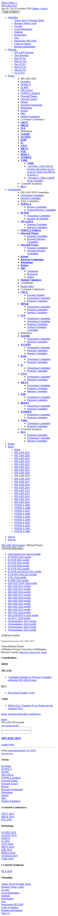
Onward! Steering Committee (36, 240)
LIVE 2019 (7, 844)
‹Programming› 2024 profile (22, 629)
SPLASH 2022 (22, 467)
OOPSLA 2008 (22, 508)
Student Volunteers (30, 116)
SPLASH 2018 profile (19, 597)
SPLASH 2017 (22, 481)
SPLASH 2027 (22, 452)
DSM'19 (5, 838)
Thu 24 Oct (20, 70)
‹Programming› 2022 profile (22, 624)
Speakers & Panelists (37, 218)
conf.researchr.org (16, 750)
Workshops (26, 107)
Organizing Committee (32, 195)
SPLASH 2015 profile (19, 589)
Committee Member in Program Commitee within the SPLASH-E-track (30, 678)
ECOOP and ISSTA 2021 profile (24, 571)
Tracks (11, 75)
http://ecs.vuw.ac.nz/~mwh (33, 652)
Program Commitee (37, 224)
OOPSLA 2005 (22, 516)
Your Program (21, 55)
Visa (16, 37)
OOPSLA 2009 (22, 505)
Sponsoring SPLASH (25, 40)
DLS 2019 (6, 871)
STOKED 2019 (9, 855)
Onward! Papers (29, 96)
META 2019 (7, 847)
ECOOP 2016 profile (18, 562)
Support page (7, 753)
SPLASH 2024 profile (19, 612)
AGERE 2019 (8, 832)
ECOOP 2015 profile (18, 560)
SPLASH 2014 (22, 490)
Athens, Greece (40, 8)
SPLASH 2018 (22, 478)
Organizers (32, 271)
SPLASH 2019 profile (12, 548)
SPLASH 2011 (22, 499)
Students (18, 32)
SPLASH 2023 (22, 464)
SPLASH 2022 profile (19, 606)
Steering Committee (31, 198)
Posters (24, 110)
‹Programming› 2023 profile (22, 627)
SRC (23, 113)
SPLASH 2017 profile (19, 594)
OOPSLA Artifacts (30, 93)
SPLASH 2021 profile (19, 603)
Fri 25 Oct (19, 72)
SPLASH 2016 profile (19, 592)
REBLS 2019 (8, 852)
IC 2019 (5, 841)
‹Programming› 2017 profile (22, 621)
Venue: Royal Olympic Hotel (29, 20)
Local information (23, 29)
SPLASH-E (27, 90)
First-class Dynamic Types (21, 692)
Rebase (24, 102)
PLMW (24, 87)
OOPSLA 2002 (22, 525)
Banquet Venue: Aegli (25, 23)
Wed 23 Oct (20, 67)
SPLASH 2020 (22, 473)
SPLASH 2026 (22, 455)
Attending (13, 17)
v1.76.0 (31, 750)
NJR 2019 (6, 849)
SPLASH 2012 (22, 496)
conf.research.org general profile (24, 554)
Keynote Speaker (36, 295)
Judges (30, 277)
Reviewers (32, 274)
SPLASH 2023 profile (19, 609)
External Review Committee (41, 209)
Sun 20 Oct (20, 58)
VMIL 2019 (7, 858)
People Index (27, 286)
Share (4, 719)
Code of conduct (22, 43)
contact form (7, 744)
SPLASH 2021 (22, 470)
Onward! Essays (29, 99)
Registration (20, 35)
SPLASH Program (23, 52)
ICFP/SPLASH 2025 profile (22, 574)
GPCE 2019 (7, 813)
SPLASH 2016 (22, 484)
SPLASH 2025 (22, 458)
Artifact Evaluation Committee (36, 328)
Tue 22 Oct (20, 64)
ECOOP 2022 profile (18, 568)
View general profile (10, 725)
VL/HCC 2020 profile (19, 618)
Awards (18, 26)
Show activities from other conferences (21, 714)
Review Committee (37, 207)
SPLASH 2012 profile (19, 586)
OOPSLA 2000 (22, 531)
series (21, 545)
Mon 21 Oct (20, 61)
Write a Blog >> (9, 2)
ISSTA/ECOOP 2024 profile (22, 583)
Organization (14, 189)
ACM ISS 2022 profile (19, 557)
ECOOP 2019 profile (18, 565)
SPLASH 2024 (22, 461)
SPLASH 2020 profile (19, 600)
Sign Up (5, 913)
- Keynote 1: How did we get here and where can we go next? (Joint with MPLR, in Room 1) (41, 170)
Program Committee (37, 236)
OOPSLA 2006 (22, 513)
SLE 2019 (6, 819)
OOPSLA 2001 (22, 528)
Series (17, 449)
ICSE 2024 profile (17, 577)
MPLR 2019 (7, 816)
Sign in (11, 536)
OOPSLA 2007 (22, 510)
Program (12, 49)
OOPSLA (26, 84)
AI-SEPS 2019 (9, 835)
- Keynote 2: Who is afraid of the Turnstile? (40, 179)
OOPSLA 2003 (22, 522)
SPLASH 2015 (22, 487)
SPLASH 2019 (9, 545)
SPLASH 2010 (22, 502)
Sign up (12, 539)
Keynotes (25, 81)
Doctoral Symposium (31, 105)
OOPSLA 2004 (22, 519)
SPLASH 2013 (22, 493)
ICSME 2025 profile (18, 580)
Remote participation (24, 46)
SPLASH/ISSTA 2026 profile (23, 615)
